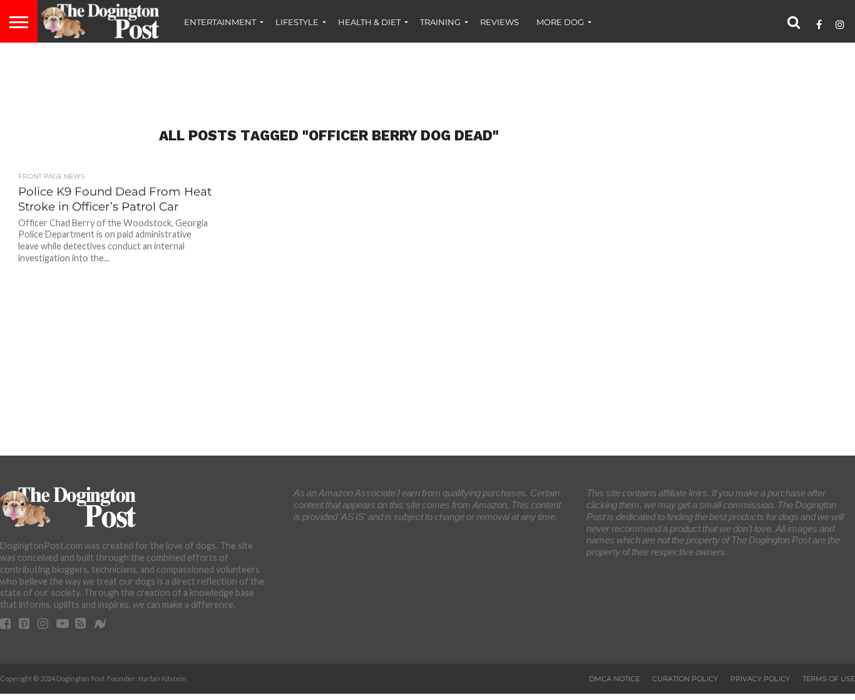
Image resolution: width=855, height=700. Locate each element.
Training (440, 22)
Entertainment (220, 22)
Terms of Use (828, 678)
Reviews (499, 22)
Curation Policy (685, 678)
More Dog (560, 22)
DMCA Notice (614, 678)
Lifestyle (297, 22)
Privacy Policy (760, 678)
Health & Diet (369, 22)
